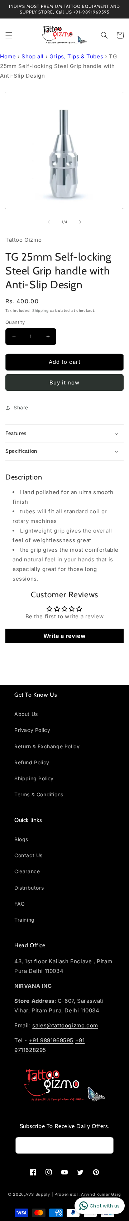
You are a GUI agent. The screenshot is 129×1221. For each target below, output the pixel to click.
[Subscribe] (105, 1145)
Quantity (15, 322)
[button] (9, 35)
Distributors (29, 888)
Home (9, 56)
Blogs (21, 839)
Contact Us (28, 855)
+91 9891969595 (51, 1040)
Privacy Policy (32, 730)
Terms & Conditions (38, 794)
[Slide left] (49, 222)
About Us (26, 714)
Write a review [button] (64, 635)
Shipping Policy (34, 778)
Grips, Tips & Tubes (76, 56)
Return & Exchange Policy (47, 746)
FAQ (19, 904)
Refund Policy (31, 762)
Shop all (33, 56)
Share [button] (21, 407)
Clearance (27, 871)
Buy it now (64, 382)
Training (24, 920)
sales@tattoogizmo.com (65, 1025)
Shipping (40, 310)
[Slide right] (80, 222)
